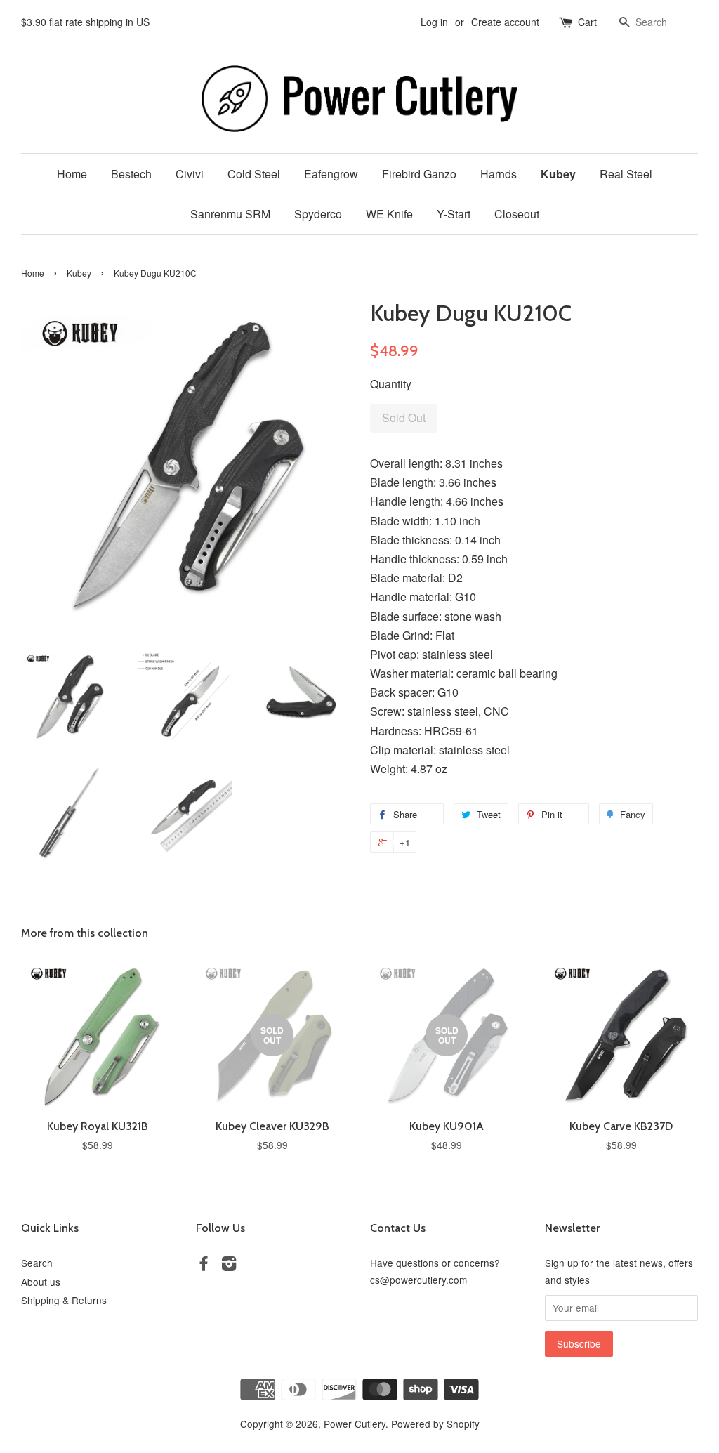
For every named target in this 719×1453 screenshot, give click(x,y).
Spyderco (318, 214)
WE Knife (389, 214)
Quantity (390, 384)
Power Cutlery (354, 1423)
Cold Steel (253, 174)
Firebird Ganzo (419, 174)
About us (40, 1282)
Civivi (190, 174)
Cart (587, 22)
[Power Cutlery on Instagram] (229, 1265)
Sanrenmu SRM (230, 214)
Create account (505, 22)
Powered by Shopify (435, 1423)
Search (37, 1263)
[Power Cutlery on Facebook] (203, 1265)
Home (72, 174)
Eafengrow (331, 174)
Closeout (516, 214)
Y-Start (453, 214)
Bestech (131, 174)
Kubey (558, 174)
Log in (434, 22)
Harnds (498, 174)
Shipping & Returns (64, 1300)
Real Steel (626, 174)
